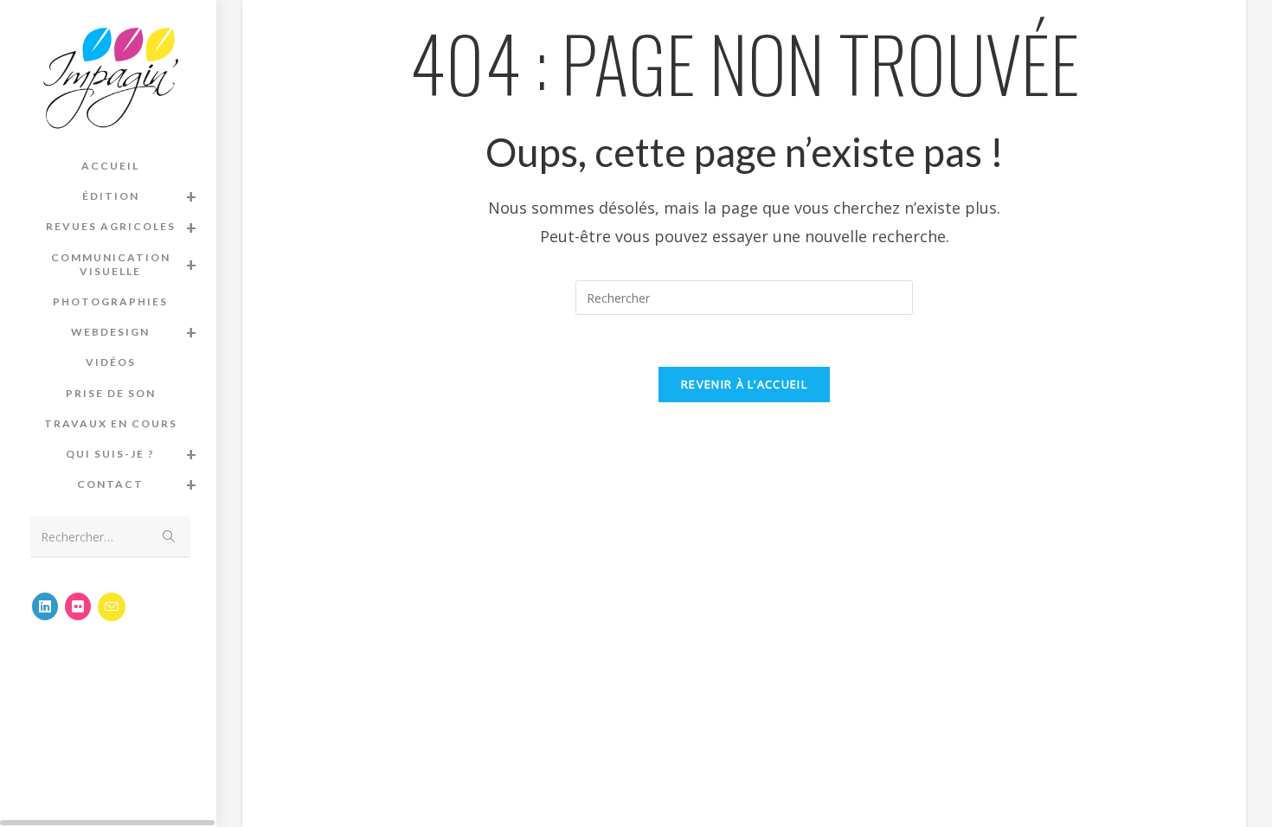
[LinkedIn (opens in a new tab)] (45, 606)
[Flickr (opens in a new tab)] (78, 606)
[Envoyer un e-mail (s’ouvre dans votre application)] (111, 607)
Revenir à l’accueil (744, 384)
